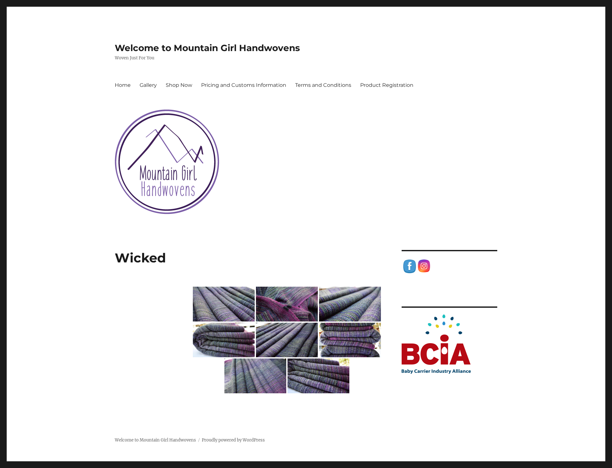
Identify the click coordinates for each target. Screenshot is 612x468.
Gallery (148, 85)
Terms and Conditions (323, 85)
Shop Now (179, 85)
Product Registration (386, 85)
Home (123, 85)
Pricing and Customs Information (243, 85)
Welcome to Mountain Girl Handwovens (207, 47)
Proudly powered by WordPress (233, 440)
